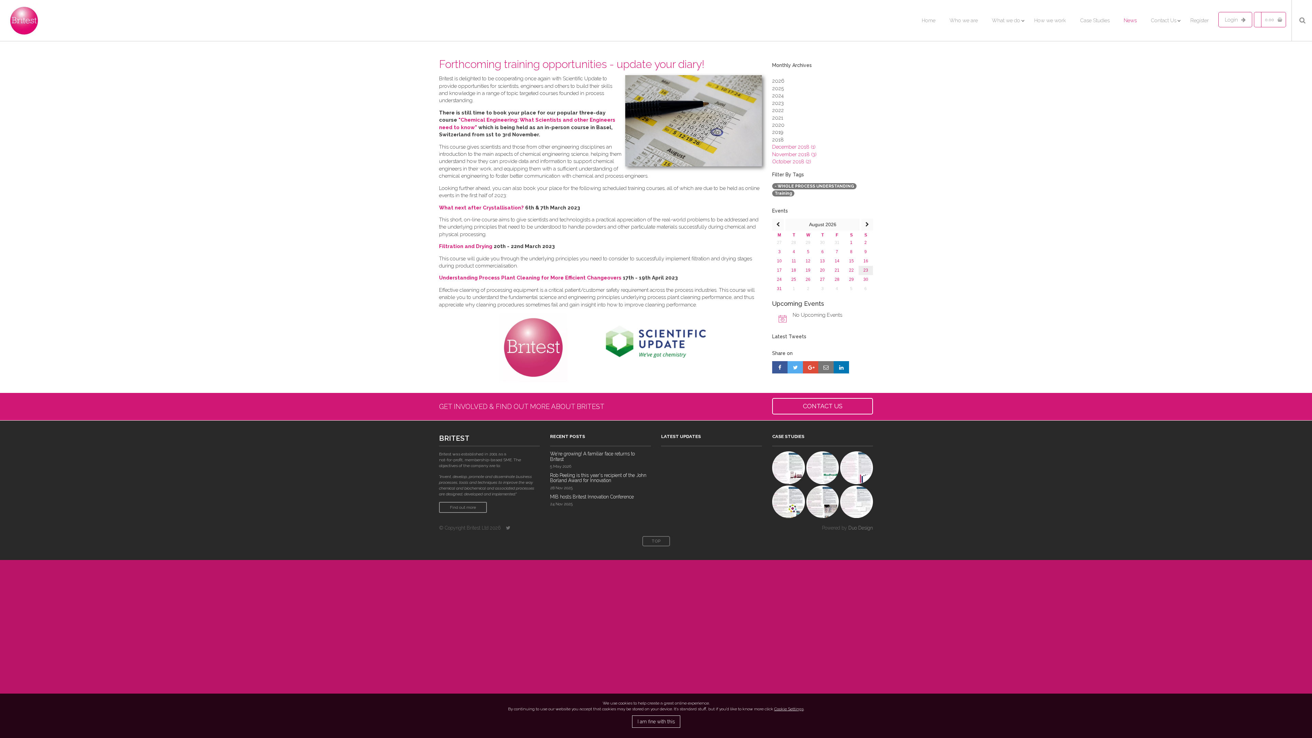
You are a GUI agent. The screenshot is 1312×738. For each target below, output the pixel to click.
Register (1199, 20)
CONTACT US (823, 406)
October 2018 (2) (791, 162)
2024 (778, 96)
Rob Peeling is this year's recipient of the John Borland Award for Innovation (598, 478)
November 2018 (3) (794, 154)
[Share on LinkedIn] (841, 367)
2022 (778, 110)
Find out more (463, 507)
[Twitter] (508, 527)
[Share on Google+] (810, 367)
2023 (778, 103)
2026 (778, 81)
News (1130, 20)
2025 (778, 88)
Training (783, 193)
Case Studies (1095, 20)
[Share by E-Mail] (826, 367)
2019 (777, 132)
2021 (777, 118)
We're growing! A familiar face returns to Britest (592, 456)
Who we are (963, 20)
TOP (656, 541)
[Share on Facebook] (780, 367)
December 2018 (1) (794, 147)
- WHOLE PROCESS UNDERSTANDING (814, 186)
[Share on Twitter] (795, 367)
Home (928, 20)
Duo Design (860, 528)
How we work (1050, 20)
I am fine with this (656, 721)
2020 (778, 125)
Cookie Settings (789, 709)
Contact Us (1163, 20)
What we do (1006, 20)
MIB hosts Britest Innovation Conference (592, 497)
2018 (778, 140)
